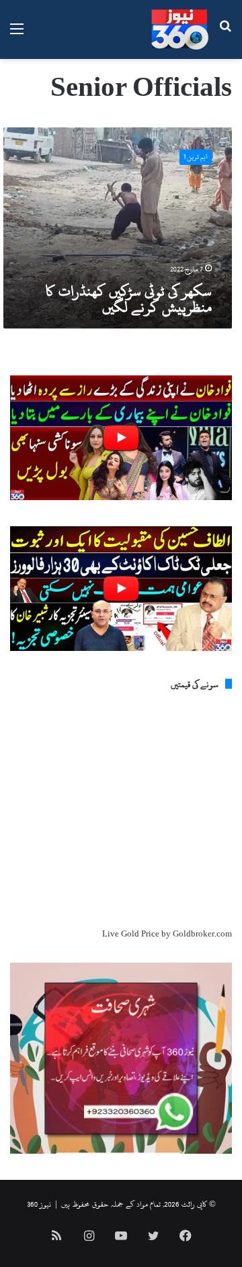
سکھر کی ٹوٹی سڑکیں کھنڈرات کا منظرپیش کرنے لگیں (129, 299)
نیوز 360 (39, 1204)
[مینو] (17, 34)
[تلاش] (225, 34)
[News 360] (179, 29)
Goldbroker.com (202, 933)
